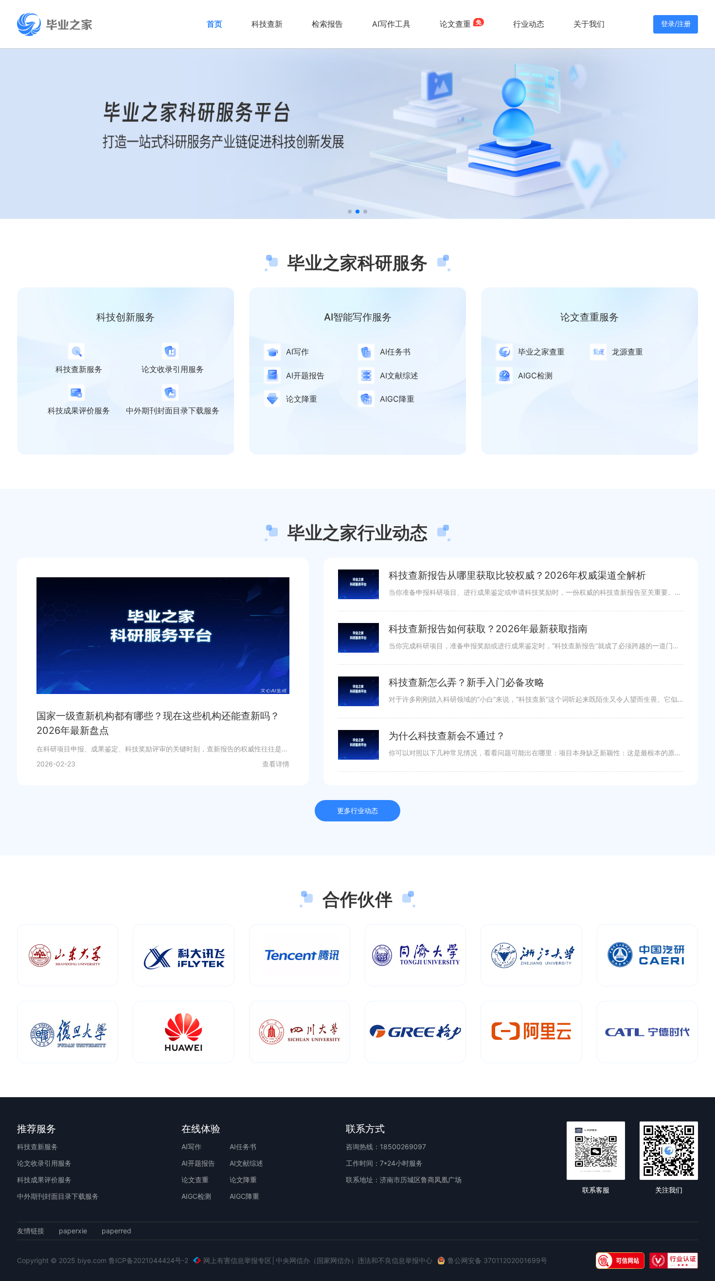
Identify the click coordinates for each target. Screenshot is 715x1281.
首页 (214, 23)
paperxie (73, 1231)
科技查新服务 (37, 1146)
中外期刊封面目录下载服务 (58, 1196)
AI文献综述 (246, 1163)
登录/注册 (676, 23)
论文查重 (195, 1179)
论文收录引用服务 (44, 1163)
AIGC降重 (244, 1196)
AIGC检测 (196, 1196)
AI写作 (191, 1146)
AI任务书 (243, 1146)
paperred (116, 1231)
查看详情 (275, 764)
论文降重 (243, 1179)
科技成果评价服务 (44, 1179)
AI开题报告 (198, 1163)
